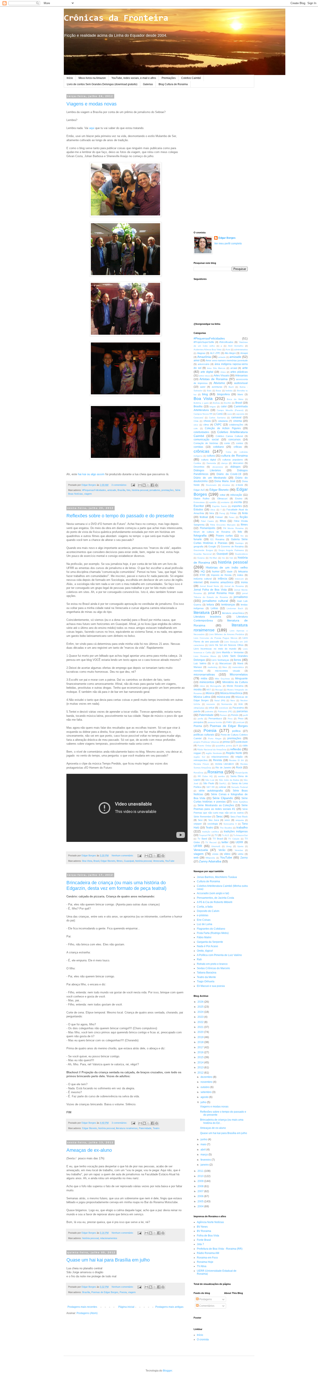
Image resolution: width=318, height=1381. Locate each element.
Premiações (169, 78)
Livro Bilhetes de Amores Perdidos (226, 634)
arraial (233, 368)
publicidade (242, 742)
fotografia (200, 535)
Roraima (215, 772)
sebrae (222, 787)
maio (204, 1144)
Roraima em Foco (207, 1257)
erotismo (225, 502)
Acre (228, 349)
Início (70, 78)
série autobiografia (211, 790)
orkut (211, 707)
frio (242, 536)
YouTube (169, 861)
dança (224, 463)
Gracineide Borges (203, 550)
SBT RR (210, 787)
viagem (88, 493)
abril (203, 1149)
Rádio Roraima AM (208, 1253)
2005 (201, 1201)
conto (227, 443)
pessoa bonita (215, 722)
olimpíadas (199, 708)
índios (240, 575)
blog (205, 394)
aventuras (217, 386)
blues (240, 394)
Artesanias (241, 375)
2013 (201, 1067)
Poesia (123, 1292)
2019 (201, 1037)
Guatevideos (241, 554)
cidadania (223, 421)
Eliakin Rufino (201, 498)
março (205, 1154)
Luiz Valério (200, 663)
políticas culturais (204, 734)
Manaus (198, 667)
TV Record (211, 842)
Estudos (198, 509)
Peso (240, 718)
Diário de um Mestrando (210, 477)
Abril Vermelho (235, 346)
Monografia (215, 686)
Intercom (239, 579)
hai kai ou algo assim (91, 474)
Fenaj (222, 513)
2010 (201, 1176)
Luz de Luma (204, 924)
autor (203, 386)
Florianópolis (207, 528)
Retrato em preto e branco (212, 963)
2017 (201, 1047)
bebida (229, 390)
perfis (200, 718)
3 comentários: (119, 485)
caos (229, 414)
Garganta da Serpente (210, 941)
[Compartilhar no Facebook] (152, 485)
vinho (240, 854)
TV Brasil (218, 838)
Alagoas (201, 353)
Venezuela (158, 861)
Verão (221, 850)
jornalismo (154, 490)
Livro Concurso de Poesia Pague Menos (215, 638)
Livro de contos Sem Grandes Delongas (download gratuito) (102, 84)
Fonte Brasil (204, 1239)
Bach (231, 387)
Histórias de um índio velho (227, 567)
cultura (211, 455)
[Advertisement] (221, 160)
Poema (198, 726)
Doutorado (211, 485)
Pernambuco (215, 718)
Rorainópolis (241, 772)
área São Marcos (216, 368)
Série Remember (203, 816)
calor (224, 406)
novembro (207, 1081)
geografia (198, 546)
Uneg (228, 846)
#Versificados (226, 342)
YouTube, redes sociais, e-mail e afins (133, 78)
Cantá (219, 414)
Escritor (199, 506)
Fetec (231, 517)
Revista (217, 760)
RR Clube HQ (205, 776)
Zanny (244, 857)
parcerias (242, 711)
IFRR (202, 575)
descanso (238, 463)
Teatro (156, 1128)
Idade (230, 571)
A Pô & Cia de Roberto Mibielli (214, 902)
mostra (198, 689)
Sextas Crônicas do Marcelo (213, 968)
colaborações (236, 424)
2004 (201, 1206)
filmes (120, 861)
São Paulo (208, 783)
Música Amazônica (231, 693)
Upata (240, 846)
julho (204, 1102)
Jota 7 (200, 1244)
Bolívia (216, 403)
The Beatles (226, 828)
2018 (201, 1042)
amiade (222, 357)
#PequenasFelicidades (94, 490)
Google (212, 546)
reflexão (235, 749)
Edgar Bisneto (108, 861)
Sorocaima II (230, 824)
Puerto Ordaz (204, 745)
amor (197, 360)
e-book (239, 485)
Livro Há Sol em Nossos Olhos (226, 645)
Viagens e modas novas (91, 104)
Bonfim (227, 403)
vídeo (227, 853)
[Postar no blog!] (144, 485)
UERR (239, 842)
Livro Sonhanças (220, 660)
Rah (199, 959)
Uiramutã (215, 846)
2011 (201, 1170)
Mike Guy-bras (222, 678)
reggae (197, 753)
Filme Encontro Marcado (223, 525)
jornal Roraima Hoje (221, 593)
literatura (202, 612)
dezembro (207, 1076)
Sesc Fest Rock (239, 816)
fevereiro (206, 1159)
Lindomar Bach (235, 608)
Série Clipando (222, 798)
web (196, 857)
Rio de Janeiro (223, 767)
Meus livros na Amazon (92, 78)
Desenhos (199, 466)
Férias (233, 513)
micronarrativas (204, 674)
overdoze (223, 708)
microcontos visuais (227, 670)
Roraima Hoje (205, 1261)
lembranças (228, 604)
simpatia (240, 820)
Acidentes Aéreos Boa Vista (208, 349)
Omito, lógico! (205, 950)
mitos (202, 686)
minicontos (206, 682)
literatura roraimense (127, 1128)
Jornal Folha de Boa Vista (210, 589)
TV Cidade (233, 839)
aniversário (203, 364)
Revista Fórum (201, 764)
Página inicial (126, 1306)
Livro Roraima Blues (205, 656)
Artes (223, 372)
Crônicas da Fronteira (116, 18)
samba (221, 776)
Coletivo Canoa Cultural (229, 436)
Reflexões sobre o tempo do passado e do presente (120, 515)
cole (196, 428)
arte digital (207, 371)
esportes (237, 506)
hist (231, 558)
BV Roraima (204, 1231)
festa (245, 513)
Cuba (228, 452)
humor (216, 571)
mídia (204, 678)
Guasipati (129, 861)
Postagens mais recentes (82, 1306)
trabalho (242, 827)
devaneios (217, 467)
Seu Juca (213, 820)
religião (239, 756)
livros (237, 659)
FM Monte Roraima (233, 528)
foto (128, 490)
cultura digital (208, 459)
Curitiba (197, 463)
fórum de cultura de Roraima (212, 531)
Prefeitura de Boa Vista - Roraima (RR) (220, 1248)
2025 (201, 1006)
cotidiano (218, 446)
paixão (197, 711)
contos (239, 443)
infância (222, 578)
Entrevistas (199, 502)
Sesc (219, 816)
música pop (224, 696)
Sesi (200, 820)
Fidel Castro (207, 521)
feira (211, 513)
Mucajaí (219, 689)
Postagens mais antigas (169, 1306)
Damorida (211, 463)
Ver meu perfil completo (228, 243)
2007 (201, 1191)
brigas (213, 406)
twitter (225, 842)
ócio (240, 704)
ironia (244, 582)
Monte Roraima (235, 686)
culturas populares (232, 459)
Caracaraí (198, 417)
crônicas (201, 451)
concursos (234, 439)
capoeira (240, 414)
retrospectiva (200, 760)
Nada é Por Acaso (207, 946)
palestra (209, 711)
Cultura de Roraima (208, 881)
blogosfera (223, 394)
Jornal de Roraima (234, 586)
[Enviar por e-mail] (140, 485)
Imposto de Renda (221, 575)
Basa (218, 390)
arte (245, 368)
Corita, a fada (205, 906)
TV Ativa (201, 1266)
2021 (201, 1027)
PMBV (229, 722)
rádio (245, 745)
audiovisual (241, 383)
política (236, 731)
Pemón (234, 715)
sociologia (212, 823)
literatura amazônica (233, 613)
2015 (201, 1057)
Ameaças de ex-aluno (89, 1150)
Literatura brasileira (207, 616)
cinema (237, 420)
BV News (202, 1226)
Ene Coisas (203, 919)
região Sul (199, 757)
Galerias (148, 84)
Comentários (206, 1305)
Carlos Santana (217, 417)
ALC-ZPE (215, 353)
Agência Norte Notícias (210, 1222)
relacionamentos (108, 1238)
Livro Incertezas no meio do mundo (215, 648)
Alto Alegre (230, 353)
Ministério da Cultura (235, 682)
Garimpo (239, 543)
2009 (201, 1181)
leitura (210, 604)
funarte (198, 539)
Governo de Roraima (232, 546)
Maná (240, 663)
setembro (206, 1092)
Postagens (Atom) (87, 1313)
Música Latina (202, 696)
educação (236, 494)
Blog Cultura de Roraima (173, 84)
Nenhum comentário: (123, 855)
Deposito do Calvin (208, 911)
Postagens (205, 1299)
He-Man (213, 558)
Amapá (244, 353)
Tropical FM (204, 835)
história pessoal (140, 490)
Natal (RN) (219, 700)
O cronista (203, 1339)
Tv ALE (225, 835)
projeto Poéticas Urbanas (206, 742)
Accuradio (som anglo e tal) (213, 893)
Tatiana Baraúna (206, 972)
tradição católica (210, 831)
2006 (201, 1196)
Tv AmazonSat (240, 835)
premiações (167, 490)
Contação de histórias (206, 443)
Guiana (201, 558)
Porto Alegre (215, 738)
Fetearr (219, 517)
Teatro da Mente (206, 977)
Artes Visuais (221, 375)
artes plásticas (239, 371)
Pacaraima (238, 707)
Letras (214, 608)
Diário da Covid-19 (229, 474)
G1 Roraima (217, 539)
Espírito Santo (219, 506)
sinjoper (198, 823)
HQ (203, 571)
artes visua (204, 375)
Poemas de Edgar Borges (104, 1292)
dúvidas (226, 485)
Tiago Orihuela (205, 981)
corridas (198, 446)
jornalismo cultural (215, 600)
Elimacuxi (222, 498)
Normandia (226, 704)
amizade (111, 490)
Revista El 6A (236, 760)
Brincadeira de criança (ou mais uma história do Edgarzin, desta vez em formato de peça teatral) (116, 885)
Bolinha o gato (201, 403)
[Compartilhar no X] (148, 485)
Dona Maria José (224, 481)
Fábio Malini (204, 937)
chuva (207, 420)
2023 (201, 1016)
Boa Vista (87, 861)
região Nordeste (214, 753)
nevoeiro (210, 704)
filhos (223, 520)
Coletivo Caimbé (191, 78)
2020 (201, 1032)
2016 (201, 1052)
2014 (201, 1062)
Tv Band (202, 838)
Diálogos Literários (207, 470)
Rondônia (198, 772)
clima (206, 424)
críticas (238, 446)
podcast (240, 722)
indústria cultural (203, 578)
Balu (209, 390)
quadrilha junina (224, 745)
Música (210, 693)
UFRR (198, 846)
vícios (215, 854)
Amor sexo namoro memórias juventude (227, 360)
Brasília (121, 490)
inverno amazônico (221, 582)
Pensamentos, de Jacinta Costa (215, 897)
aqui (91, 128)
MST (208, 689)
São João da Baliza (229, 780)
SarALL (223, 783)
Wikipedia (210, 858)
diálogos (235, 466)
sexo (227, 820)
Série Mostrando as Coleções (216, 805)
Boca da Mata (235, 399)
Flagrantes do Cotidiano (211, 928)
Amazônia (204, 356)
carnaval (236, 417)
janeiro (205, 1164)
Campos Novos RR (203, 414)
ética (212, 509)
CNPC (218, 424)
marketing (212, 667)
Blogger (167, 1370)
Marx (224, 667)
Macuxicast (225, 663)
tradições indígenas (236, 831)
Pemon (223, 715)
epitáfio (213, 502)
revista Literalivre (224, 764)
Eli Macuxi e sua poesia (211, 986)
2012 (201, 1072)
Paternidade (145, 1128)
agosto (205, 1097)
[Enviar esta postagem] (133, 485)
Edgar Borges (227, 237)
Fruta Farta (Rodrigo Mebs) (213, 933)
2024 (201, 1011)
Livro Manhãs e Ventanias (230, 652)
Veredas (239, 850)
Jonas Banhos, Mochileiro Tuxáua (217, 877)
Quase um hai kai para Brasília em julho (108, 1260)
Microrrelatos (239, 674)
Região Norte (234, 753)
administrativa (241, 349)
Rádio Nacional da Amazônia (211, 749)
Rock (239, 767)
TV (216, 835)
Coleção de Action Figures (223, 428)
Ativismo (219, 383)
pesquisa (198, 722)
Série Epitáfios (240, 802)
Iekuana (243, 571)
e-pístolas (202, 915)
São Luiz (209, 780)
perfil (245, 715)
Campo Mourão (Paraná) (230, 410)
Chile (196, 421)
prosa (226, 741)
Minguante (241, 678)
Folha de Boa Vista (208, 1235)
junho (204, 1139)
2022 (201, 1022)
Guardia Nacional (203, 554)
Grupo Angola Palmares (231, 550)
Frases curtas (224, 535)
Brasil (96, 861)
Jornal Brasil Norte (209, 586)
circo (196, 425)
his (223, 558)
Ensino (238, 498)
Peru (230, 718)
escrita (238, 502)
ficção (244, 517)
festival (204, 517)
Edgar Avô (199, 490)
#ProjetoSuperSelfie (204, 342)
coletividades (201, 432)
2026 (201, 1001)
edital (222, 495)
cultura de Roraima (234, 455)
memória (198, 670)
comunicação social (206, 439)
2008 (201, 1186)
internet (198, 582)
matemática (238, 667)
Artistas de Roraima (213, 379)
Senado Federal (239, 787)
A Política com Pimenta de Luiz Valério (219, 955)
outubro (205, 1087)
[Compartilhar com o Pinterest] (156, 485)
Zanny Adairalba (210, 861)
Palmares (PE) (225, 711)
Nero (232, 700)
